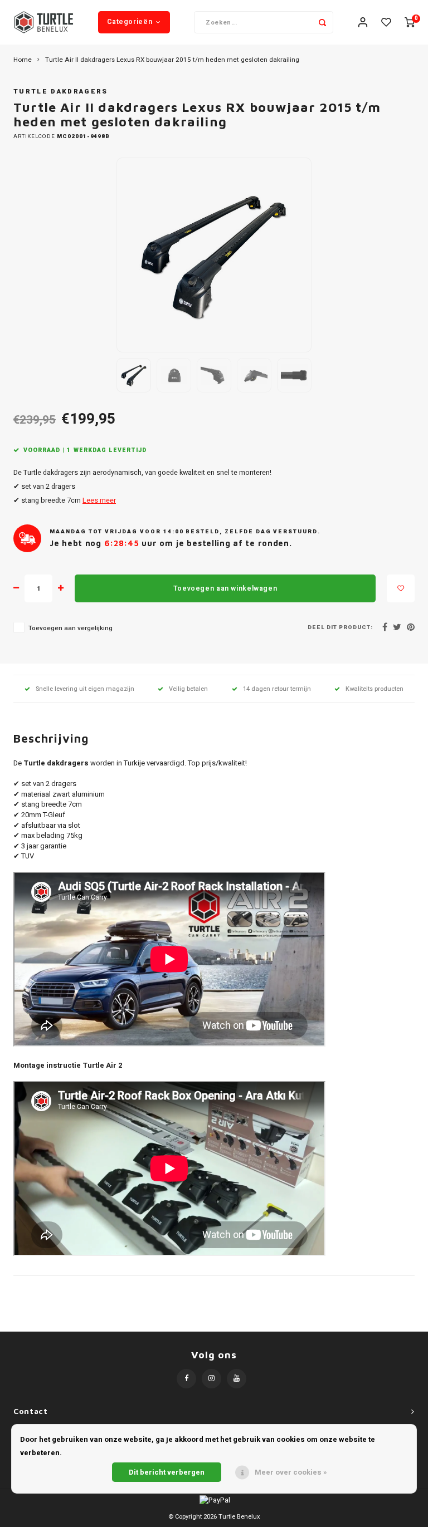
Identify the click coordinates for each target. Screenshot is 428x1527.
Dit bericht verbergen (167, 1472)
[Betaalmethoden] (214, 1500)
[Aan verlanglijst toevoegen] (401, 588)
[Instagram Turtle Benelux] (211, 1378)
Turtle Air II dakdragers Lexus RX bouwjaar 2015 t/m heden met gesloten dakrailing (172, 60)
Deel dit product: (340, 627)
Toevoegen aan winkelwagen (225, 588)
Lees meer (99, 500)
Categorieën (129, 22)
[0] (410, 22)
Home (22, 60)
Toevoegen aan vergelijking (70, 628)
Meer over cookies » (291, 1472)
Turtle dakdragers (60, 91)
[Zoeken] (322, 22)
